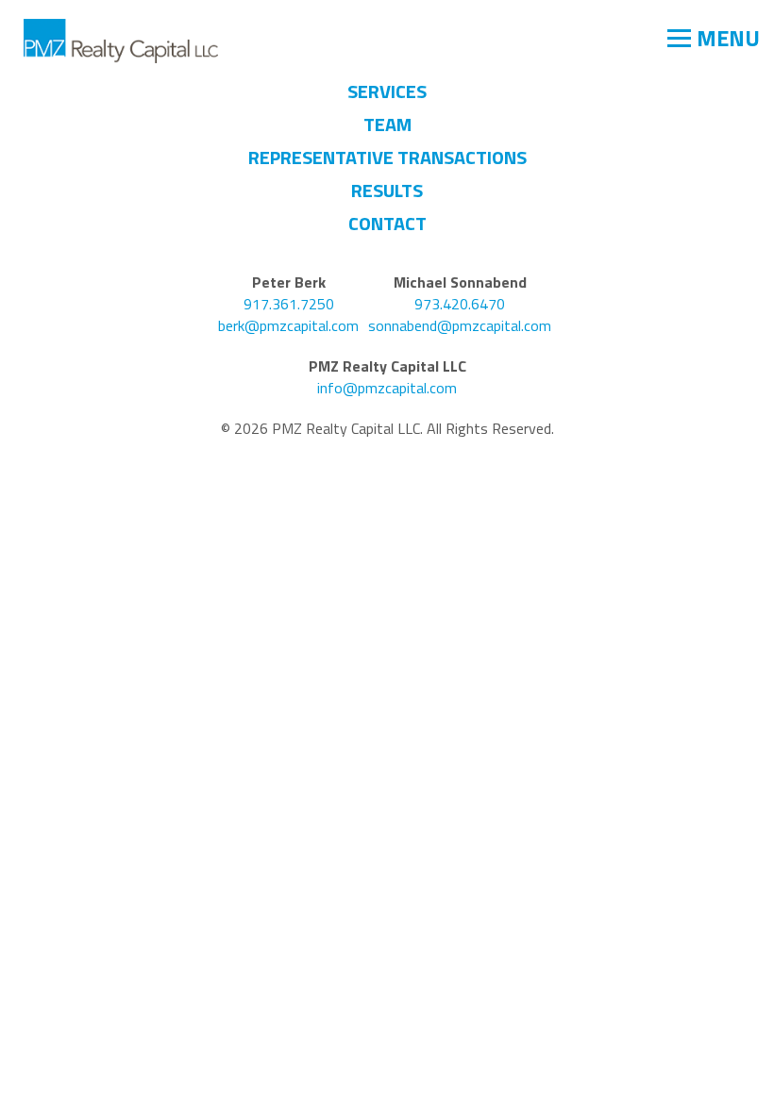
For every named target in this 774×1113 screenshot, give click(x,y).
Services (387, 91)
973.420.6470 (459, 304)
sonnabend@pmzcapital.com (459, 326)
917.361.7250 (289, 304)
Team (387, 124)
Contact (387, 223)
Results (387, 190)
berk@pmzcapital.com (288, 326)
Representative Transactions (387, 157)
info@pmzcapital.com (387, 388)
